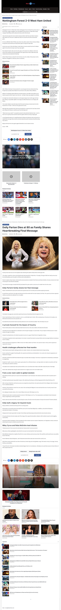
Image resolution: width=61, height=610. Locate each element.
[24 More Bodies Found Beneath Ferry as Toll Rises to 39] (46, 70)
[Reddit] (23, 139)
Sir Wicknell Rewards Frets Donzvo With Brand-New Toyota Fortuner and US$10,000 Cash (54, 93)
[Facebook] (9, 139)
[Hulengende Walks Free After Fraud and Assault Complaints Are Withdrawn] (46, 39)
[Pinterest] (20, 139)
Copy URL (28, 134)
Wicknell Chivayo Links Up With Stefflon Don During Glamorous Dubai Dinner (54, 101)
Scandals (45, 9)
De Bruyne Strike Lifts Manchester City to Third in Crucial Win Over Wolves (7, 200)
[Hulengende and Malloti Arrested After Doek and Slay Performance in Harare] (46, 62)
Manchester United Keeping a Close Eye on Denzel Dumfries (34, 200)
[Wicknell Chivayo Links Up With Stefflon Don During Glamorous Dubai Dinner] (46, 100)
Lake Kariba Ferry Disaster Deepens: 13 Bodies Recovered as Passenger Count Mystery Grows (54, 85)
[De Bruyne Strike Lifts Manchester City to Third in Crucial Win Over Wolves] (8, 195)
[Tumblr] (17, 139)
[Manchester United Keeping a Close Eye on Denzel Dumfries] (34, 195)
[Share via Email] (29, 139)
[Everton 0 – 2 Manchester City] (34, 210)
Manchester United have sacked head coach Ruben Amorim (21, 157)
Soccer (26, 9)
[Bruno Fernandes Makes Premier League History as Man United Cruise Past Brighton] (5, 66)
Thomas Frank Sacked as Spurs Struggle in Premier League (22, 80)
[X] (11, 139)
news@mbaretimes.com (9, 607)
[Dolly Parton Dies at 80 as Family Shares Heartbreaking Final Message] (46, 32)
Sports (30, 9)
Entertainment (21, 9)
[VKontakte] (26, 139)
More (49, 9)
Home (11, 9)
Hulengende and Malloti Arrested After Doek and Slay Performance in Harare (54, 63)
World (33, 9)
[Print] (31, 139)
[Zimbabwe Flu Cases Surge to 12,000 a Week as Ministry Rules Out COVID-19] (46, 55)
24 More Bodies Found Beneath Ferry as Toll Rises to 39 (54, 70)
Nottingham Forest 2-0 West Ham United (21, 130)
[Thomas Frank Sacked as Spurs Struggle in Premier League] (5, 82)
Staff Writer (5, 23)
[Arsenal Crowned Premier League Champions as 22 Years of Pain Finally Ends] (5, 71)
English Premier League (16, 15)
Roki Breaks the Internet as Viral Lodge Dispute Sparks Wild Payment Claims (53, 77)
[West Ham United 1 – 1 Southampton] (21, 210)
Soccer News (8, 15)
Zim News (16, 9)
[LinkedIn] (14, 139)
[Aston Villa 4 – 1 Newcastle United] (8, 210)
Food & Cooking (39, 9)
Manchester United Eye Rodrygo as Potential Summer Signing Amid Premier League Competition (20, 201)
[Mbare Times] (30, 3)
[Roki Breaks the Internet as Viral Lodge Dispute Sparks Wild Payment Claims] (46, 76)
